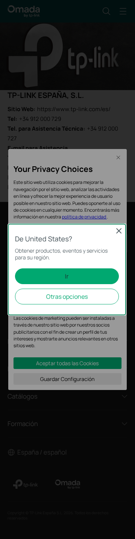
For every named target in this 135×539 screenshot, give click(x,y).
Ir (67, 276)
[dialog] (67, 269)
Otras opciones (67, 296)
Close (119, 231)
